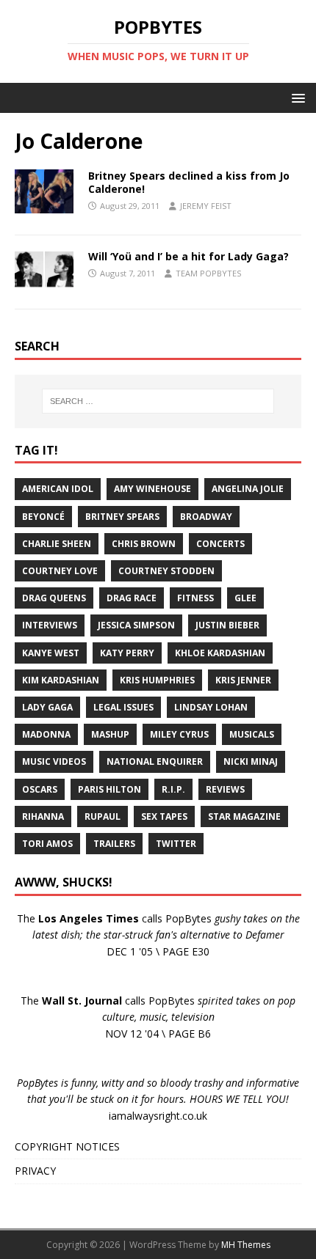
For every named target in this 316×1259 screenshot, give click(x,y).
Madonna (46, 734)
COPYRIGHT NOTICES (67, 1146)
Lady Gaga (47, 707)
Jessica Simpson (136, 625)
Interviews (49, 625)
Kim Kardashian (60, 680)
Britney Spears (122, 516)
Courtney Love (60, 571)
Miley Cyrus (179, 734)
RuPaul (103, 816)
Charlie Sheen (56, 543)
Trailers (114, 843)
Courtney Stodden (166, 571)
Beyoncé (43, 516)
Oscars (39, 789)
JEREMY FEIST (205, 205)
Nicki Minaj (250, 761)
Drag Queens (54, 598)
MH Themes (245, 1244)
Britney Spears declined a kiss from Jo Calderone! (189, 182)
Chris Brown (144, 543)
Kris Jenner (243, 680)
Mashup (110, 734)
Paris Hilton (109, 789)
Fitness (195, 598)
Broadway (206, 516)
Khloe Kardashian (220, 653)
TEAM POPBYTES (208, 273)
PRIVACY (35, 1171)
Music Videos (54, 761)
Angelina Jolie (248, 488)
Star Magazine (244, 816)
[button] (295, 97)
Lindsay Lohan (211, 707)
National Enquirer (155, 761)
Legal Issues (123, 707)
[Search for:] (158, 401)
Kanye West (50, 653)
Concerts (220, 543)
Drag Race (132, 598)
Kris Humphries (157, 680)
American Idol (57, 488)
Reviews (225, 789)
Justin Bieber (227, 625)
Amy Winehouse (152, 488)
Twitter (176, 843)
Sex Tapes (164, 816)
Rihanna (43, 816)
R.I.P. (173, 789)
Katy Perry (127, 653)
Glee (245, 598)
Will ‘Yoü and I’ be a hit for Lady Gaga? (188, 256)
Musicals (251, 734)
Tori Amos (47, 843)
